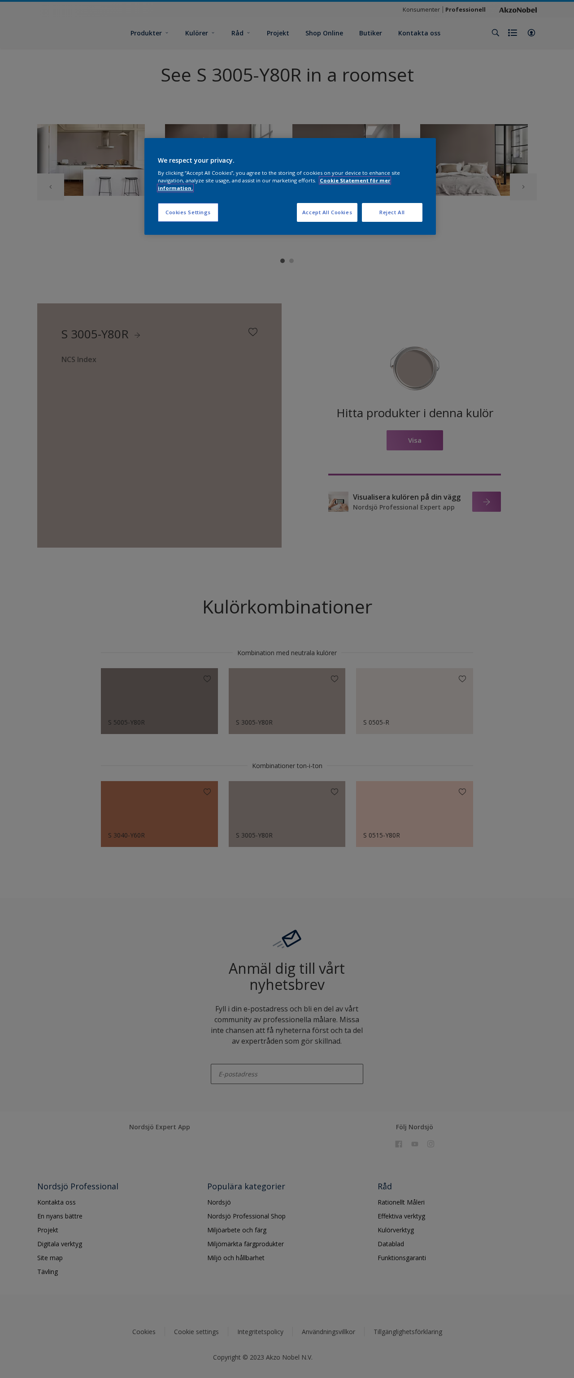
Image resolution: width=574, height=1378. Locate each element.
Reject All (392, 212)
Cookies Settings (188, 212)
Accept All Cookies (327, 212)
